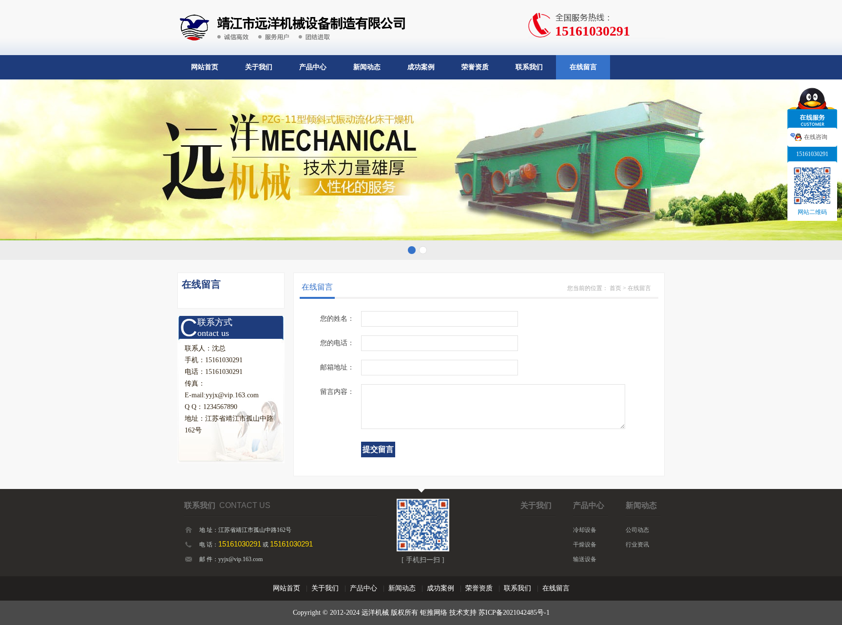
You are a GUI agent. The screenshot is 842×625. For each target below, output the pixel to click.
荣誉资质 (475, 67)
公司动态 (637, 530)
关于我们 (258, 67)
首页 (615, 288)
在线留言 (583, 67)
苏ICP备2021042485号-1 (514, 612)
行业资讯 (637, 544)
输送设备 (584, 559)
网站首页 (204, 67)
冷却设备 (584, 530)
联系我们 (529, 67)
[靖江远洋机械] (291, 6)
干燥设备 (584, 544)
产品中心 (312, 67)
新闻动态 (367, 67)
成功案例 (421, 67)
